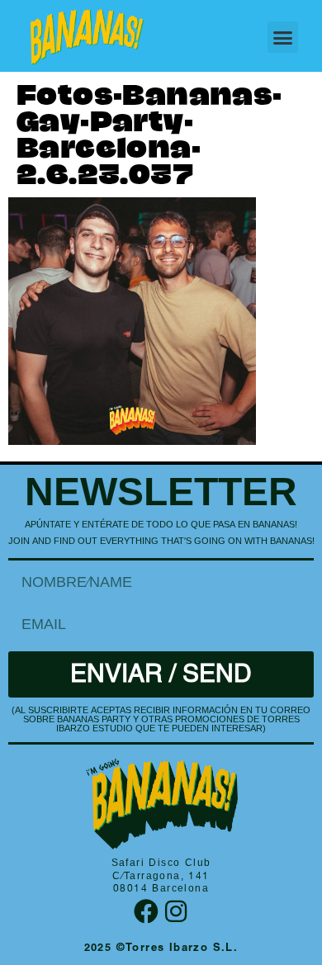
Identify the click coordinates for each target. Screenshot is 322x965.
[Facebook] (146, 911)
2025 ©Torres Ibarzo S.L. (161, 949)
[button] (283, 37)
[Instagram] (176, 911)
